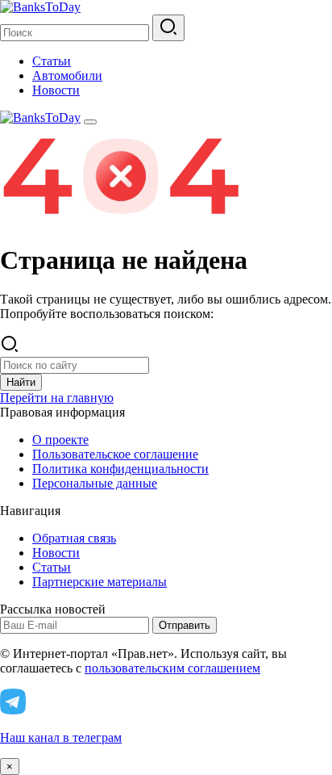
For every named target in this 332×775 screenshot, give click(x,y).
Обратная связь (74, 538)
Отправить (184, 625)
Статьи (51, 61)
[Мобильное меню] (90, 121)
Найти (20, 382)
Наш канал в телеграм (61, 737)
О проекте (60, 439)
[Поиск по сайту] (168, 28)
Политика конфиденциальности (120, 468)
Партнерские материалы (99, 582)
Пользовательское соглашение (115, 454)
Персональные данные (94, 483)
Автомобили (67, 75)
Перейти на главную (57, 397)
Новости (56, 90)
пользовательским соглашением (172, 668)
